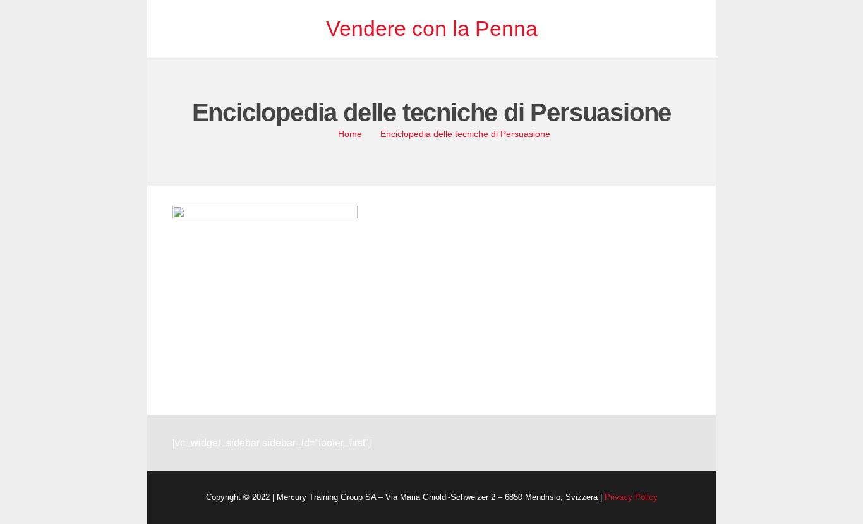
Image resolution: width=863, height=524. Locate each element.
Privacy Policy (631, 497)
